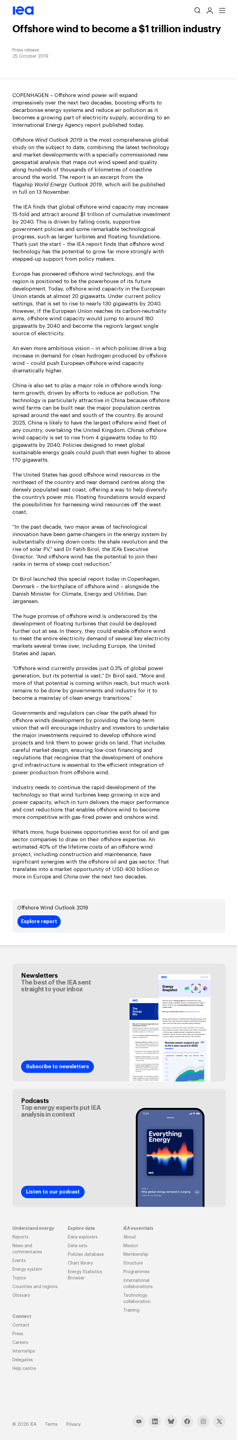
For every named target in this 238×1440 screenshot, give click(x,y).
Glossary (21, 1295)
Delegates (22, 1360)
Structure (133, 1263)
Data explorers (83, 1237)
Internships (23, 1351)
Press (17, 1334)
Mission (130, 1246)
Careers (20, 1342)
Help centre (24, 1369)
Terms (51, 1424)
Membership (135, 1254)
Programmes (136, 1272)
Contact (20, 1325)
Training (131, 1310)
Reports (20, 1237)
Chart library (80, 1263)
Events (19, 1261)
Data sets (77, 1246)
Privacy (73, 1424)
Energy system (27, 1269)
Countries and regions (35, 1287)
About (129, 1237)
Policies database (86, 1254)
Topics (19, 1278)
